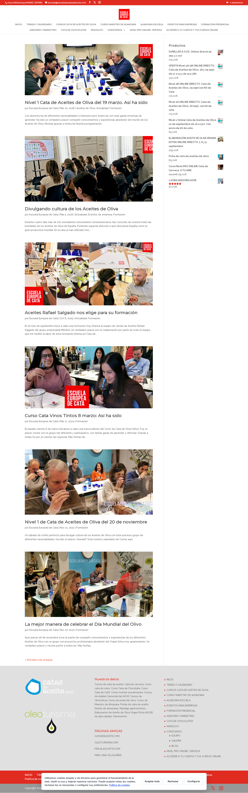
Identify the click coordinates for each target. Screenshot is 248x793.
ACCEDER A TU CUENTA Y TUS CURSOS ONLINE (192, 30)
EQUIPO (176, 735)
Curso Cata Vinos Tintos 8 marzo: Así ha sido (73, 415)
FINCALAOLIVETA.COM (107, 748)
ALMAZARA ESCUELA (152, 24)
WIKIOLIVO (97, 30)
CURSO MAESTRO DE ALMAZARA (118, 24)
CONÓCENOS (114, 30)
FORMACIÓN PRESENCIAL (215, 24)
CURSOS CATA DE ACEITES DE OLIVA (76, 24)
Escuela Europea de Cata (43, 108)
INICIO (18, 24)
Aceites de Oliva (85, 108)
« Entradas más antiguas (39, 659)
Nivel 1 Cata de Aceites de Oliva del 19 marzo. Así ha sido (86, 102)
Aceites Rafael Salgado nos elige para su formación (81, 312)
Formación (116, 108)
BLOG (175, 746)
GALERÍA (176, 740)
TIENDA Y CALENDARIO (39, 24)
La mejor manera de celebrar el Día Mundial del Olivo (83, 624)
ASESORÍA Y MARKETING (43, 30)
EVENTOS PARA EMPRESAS (182, 24)
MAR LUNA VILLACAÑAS (108, 755)
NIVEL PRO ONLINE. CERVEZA (146, 30)
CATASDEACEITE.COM (107, 736)
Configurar (193, 781)
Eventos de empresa (100, 214)
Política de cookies (36, 779)
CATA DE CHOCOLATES (73, 30)
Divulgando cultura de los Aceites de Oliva (71, 209)
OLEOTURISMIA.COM (106, 742)
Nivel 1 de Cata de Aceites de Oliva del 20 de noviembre (86, 522)
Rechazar (173, 781)
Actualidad (102, 108)
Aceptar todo (152, 781)
